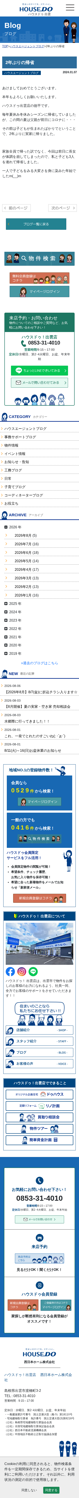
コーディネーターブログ (23, 495)
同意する (51, 1490)
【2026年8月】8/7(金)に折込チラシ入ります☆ (40, 692)
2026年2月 (23, 587)
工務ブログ (13, 470)
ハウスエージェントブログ (25, 429)
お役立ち (11, 503)
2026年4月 (23, 569)
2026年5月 (23, 561)
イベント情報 (14, 454)
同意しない (29, 1490)
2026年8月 (23, 535)
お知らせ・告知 (16, 462)
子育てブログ (14, 487)
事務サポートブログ (20, 437)
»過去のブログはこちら (39, 663)
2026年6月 (23, 553)
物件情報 (11, 445)
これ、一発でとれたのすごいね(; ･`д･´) (34, 736)
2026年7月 (23, 544)
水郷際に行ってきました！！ (27, 721)
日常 (7, 478)
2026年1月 (23, 595)
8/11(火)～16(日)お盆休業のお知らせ (32, 750)
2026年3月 (23, 578)
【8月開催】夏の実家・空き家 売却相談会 (37, 706)
